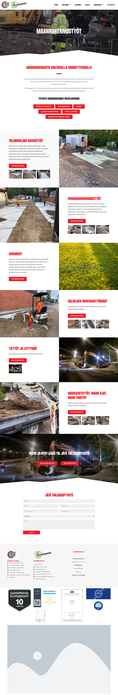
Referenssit (78, 5)
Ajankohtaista (97, 5)
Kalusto (87, 5)
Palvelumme (65, 5)
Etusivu (56, 5)
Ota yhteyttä (111, 5)
